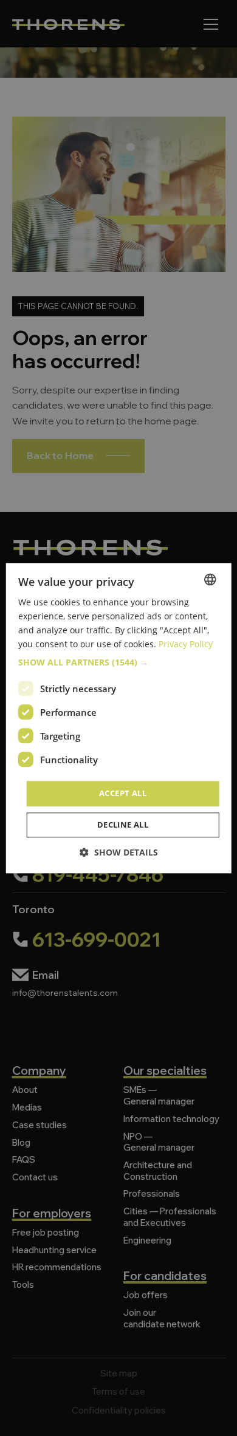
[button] (118, 663)
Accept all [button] (122, 793)
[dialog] (118, 718)
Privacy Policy (186, 644)
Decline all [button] (122, 824)
